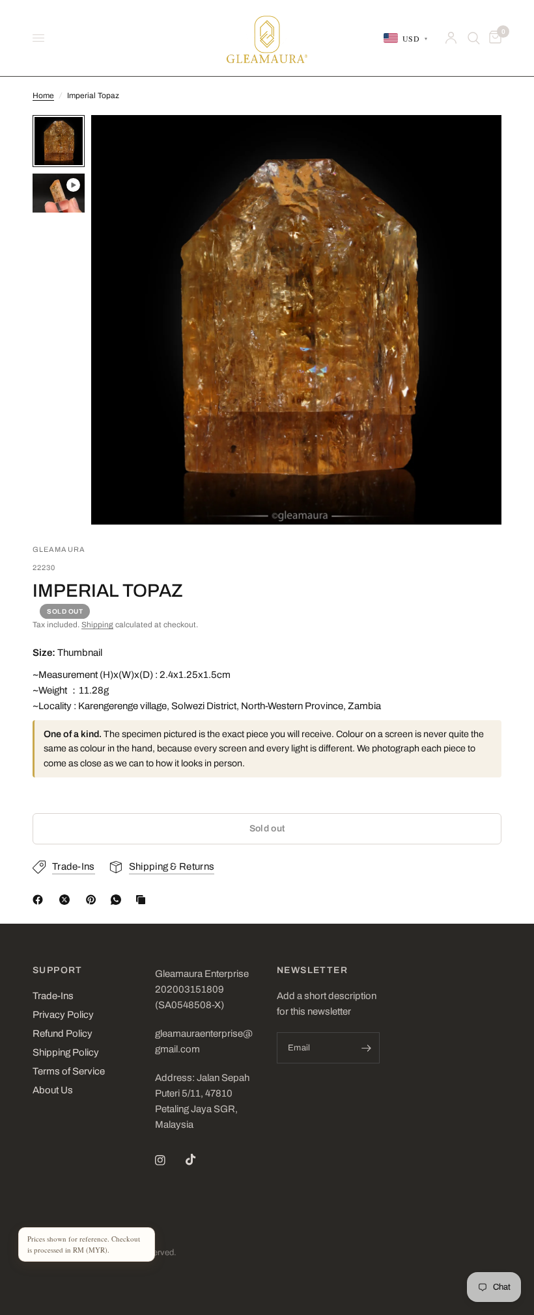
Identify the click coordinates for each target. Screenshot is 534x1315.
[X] (67, 899)
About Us (53, 1090)
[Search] (474, 38)
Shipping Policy (66, 1052)
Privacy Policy (63, 1014)
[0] (493, 38)
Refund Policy (62, 1033)
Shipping (97, 624)
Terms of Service (69, 1071)
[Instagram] (169, 1160)
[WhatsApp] (118, 899)
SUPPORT (58, 970)
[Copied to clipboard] (143, 899)
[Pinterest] (94, 899)
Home (43, 95)
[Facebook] (40, 899)
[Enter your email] (367, 1047)
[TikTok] (200, 1159)
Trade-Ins (53, 996)
